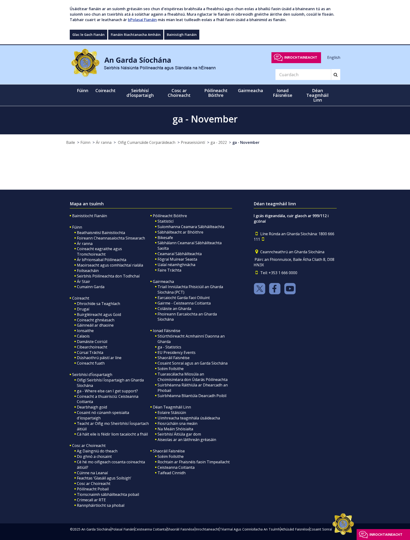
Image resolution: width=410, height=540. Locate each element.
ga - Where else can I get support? (107, 391)
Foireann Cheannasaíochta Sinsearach (111, 238)
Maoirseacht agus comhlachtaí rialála (110, 265)
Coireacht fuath (91, 363)
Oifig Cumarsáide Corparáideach (146, 142)
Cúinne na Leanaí (92, 472)
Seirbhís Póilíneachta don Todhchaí (108, 276)
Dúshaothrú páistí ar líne (99, 357)
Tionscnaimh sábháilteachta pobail (108, 494)
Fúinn (85, 142)
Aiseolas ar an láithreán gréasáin (187, 439)
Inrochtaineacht (300, 57)
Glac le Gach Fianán (88, 34)
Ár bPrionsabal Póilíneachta (101, 259)
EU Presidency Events (177, 352)
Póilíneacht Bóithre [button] (216, 93)
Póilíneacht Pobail (93, 489)
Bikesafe (165, 237)
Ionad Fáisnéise (166, 330)
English (333, 57)
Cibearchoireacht (92, 347)
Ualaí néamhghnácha (176, 264)
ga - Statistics (169, 347)
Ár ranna (104, 142)
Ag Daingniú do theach (97, 451)
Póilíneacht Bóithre (170, 215)
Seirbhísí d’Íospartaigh (92, 374)
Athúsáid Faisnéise (295, 529)
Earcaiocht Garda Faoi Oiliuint (184, 297)
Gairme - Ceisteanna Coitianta (184, 303)
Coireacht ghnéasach (95, 320)
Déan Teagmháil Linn (172, 407)
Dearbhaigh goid (92, 407)
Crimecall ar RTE (91, 499)
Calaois (83, 336)
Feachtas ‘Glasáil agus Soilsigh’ (104, 478)
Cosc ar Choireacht (89, 445)
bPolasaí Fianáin (142, 19)
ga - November (246, 142)
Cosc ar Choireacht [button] (179, 93)
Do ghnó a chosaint (94, 456)
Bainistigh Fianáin (182, 34)
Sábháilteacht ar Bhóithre (180, 232)
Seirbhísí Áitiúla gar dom (179, 434)
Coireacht (80, 298)
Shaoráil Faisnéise (174, 357)
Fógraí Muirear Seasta (177, 259)
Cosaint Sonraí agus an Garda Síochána (193, 363)
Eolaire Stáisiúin (172, 412)
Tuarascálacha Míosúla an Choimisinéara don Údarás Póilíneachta (193, 376)
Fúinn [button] (82, 90)
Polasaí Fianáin (122, 529)
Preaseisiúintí (193, 142)
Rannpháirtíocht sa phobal (100, 505)
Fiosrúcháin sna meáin (177, 423)
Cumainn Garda (90, 286)
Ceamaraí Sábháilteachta (180, 253)
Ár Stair (83, 281)
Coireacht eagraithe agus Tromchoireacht (99, 251)
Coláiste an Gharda (174, 308)
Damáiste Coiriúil (92, 341)
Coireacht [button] (105, 90)
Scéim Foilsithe (171, 368)
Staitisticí (165, 221)
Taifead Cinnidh (172, 472)
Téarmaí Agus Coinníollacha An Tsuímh (250, 529)
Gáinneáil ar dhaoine (95, 325)
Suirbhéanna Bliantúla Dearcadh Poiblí (192, 395)
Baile (70, 142)
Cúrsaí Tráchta (90, 352)
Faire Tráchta (169, 270)
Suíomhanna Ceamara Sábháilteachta (191, 226)
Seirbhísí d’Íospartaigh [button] (140, 93)
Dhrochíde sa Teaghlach (98, 303)
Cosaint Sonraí (321, 529)
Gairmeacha (163, 281)
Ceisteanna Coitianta (176, 467)
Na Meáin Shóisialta (175, 429)
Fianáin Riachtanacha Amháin (136, 34)
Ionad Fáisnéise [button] (282, 93)
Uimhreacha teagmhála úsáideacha (189, 418)
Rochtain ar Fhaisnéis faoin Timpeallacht (194, 462)
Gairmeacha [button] (250, 90)
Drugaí (83, 309)
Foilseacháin (88, 270)
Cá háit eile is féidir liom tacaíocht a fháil (112, 434)
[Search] (335, 74)
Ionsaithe (85, 330)
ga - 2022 (218, 142)
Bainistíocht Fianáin (89, 215)
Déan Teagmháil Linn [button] (317, 95)
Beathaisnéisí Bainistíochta (101, 232)
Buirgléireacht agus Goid (99, 314)
